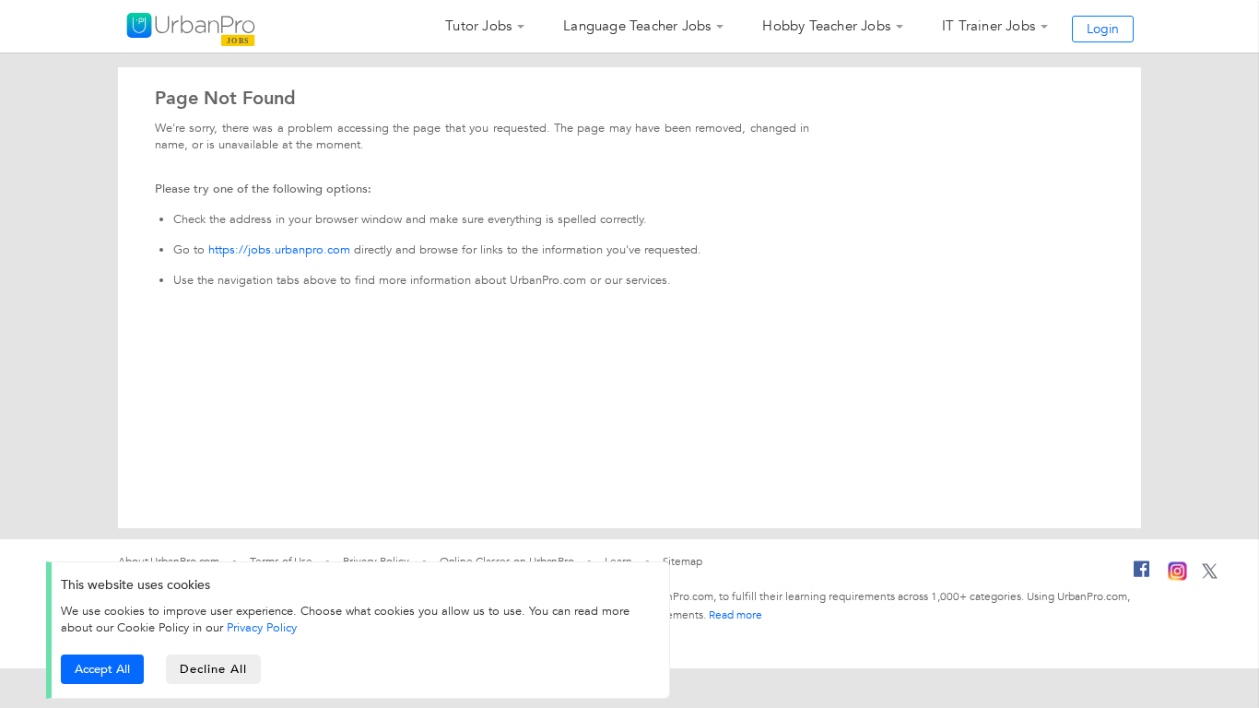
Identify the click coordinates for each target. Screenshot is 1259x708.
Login (1103, 29)
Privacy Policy (262, 628)
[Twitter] (1210, 575)
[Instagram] (1177, 577)
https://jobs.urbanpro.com (279, 250)
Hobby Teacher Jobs (826, 26)
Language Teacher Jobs (637, 26)
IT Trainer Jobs (988, 26)
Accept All (102, 669)
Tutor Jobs (478, 26)
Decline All (213, 669)
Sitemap (682, 561)
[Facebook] (1142, 576)
